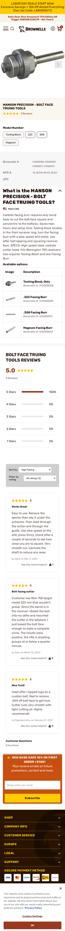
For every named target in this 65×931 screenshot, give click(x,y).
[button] (6, 29)
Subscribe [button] (32, 798)
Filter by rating (14, 478)
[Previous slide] (6, 64)
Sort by (13, 469)
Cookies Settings (32, 916)
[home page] (32, 29)
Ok (32, 925)
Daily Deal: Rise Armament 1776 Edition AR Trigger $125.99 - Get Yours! (32, 18)
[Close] (61, 888)
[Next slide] (58, 64)
